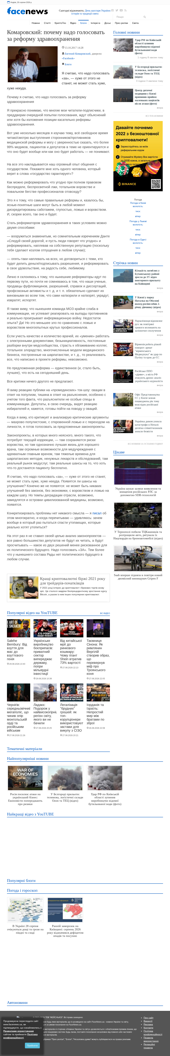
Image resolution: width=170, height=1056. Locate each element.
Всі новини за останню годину (145, 444)
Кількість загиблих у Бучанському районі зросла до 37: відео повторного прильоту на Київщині (148, 277)
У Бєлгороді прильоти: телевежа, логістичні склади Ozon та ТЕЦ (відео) (65, 797)
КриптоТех (60, 23)
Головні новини (126, 32)
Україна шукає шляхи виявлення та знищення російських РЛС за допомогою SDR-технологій (138, 492)
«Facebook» (68, 58)
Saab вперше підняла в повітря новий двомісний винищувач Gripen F (138, 576)
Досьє (107, 23)
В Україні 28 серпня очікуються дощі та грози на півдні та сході (25, 929)
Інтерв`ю (95, 23)
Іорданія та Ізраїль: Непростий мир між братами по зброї (95, 714)
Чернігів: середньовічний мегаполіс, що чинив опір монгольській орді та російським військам (19, 717)
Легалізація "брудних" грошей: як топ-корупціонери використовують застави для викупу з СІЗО (72, 717)
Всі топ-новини (154, 116)
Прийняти (32, 1045)
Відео (73, 23)
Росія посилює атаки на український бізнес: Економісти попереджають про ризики (25, 799)
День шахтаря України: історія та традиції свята (91, 12)
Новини (36, 23)
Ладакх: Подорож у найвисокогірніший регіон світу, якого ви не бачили (48, 714)
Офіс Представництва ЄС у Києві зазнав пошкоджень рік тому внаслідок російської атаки (147, 401)
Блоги (83, 23)
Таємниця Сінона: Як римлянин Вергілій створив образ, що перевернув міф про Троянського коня (98, 657)
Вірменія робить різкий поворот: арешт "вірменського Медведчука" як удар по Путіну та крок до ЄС (148, 351)
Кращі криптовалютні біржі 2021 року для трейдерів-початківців (72, 580)
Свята (135, 23)
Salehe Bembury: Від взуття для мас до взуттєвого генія (17, 650)
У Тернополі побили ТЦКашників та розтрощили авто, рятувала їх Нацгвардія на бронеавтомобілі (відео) (138, 535)
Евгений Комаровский (77, 53)
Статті (47, 23)
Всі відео (105, 613)
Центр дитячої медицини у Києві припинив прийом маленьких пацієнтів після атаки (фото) (147, 97)
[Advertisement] (84, 845)
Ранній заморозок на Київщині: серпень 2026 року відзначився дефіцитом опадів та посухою (65, 930)
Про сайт (148, 1017)
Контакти (148, 1027)
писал (97, 513)
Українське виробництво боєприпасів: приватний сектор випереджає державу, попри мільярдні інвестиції (43, 657)
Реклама (148, 1024)
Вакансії (148, 1021)
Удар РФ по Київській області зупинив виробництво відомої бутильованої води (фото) (148, 47)
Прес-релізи (121, 23)
